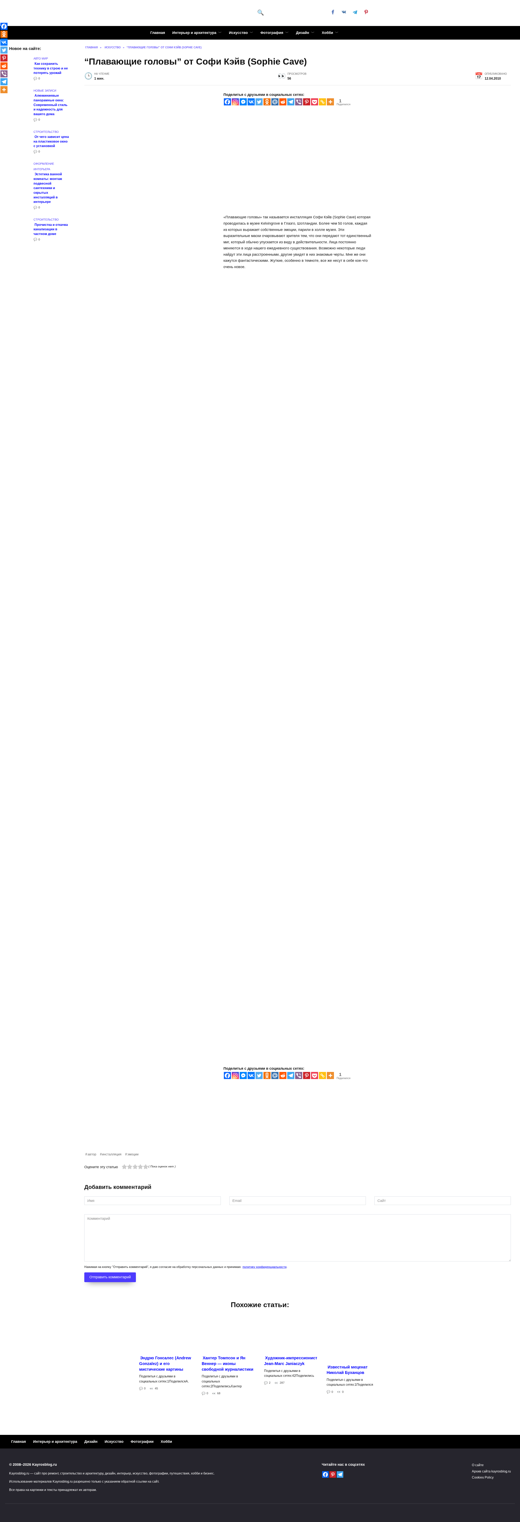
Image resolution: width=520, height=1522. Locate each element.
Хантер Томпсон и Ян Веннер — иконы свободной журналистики (227, 1363)
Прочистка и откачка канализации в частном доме (51, 229)
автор (92, 1154)
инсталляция (111, 1154)
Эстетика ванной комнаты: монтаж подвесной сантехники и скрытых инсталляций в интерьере (48, 188)
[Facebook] (227, 101)
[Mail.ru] (274, 101)
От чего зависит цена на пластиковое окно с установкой (51, 141)
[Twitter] (259, 101)
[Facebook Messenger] (243, 101)
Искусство (238, 33)
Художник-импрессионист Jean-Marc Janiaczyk (290, 1361)
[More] (330, 101)
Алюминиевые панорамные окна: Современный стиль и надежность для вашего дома (50, 105)
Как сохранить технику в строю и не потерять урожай (51, 68)
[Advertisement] (206, 1123)
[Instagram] (235, 101)
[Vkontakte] (251, 101)
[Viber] (298, 101)
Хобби (327, 33)
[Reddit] (282, 101)
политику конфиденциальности (264, 1267)
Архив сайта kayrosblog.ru (491, 1471)
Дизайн (302, 33)
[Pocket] (314, 101)
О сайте (478, 1465)
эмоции (133, 1154)
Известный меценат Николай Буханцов (347, 1370)
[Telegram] (290, 101)
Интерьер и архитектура (194, 33)
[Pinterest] (306, 101)
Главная (157, 33)
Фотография (271, 33)
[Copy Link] (322, 101)
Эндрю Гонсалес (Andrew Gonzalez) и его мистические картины (165, 1363)
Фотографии (142, 1442)
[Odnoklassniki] (267, 101)
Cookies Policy (483, 1477)
